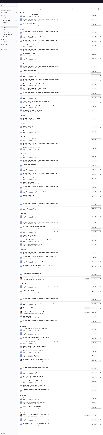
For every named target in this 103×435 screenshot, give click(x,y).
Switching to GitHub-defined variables (32, 110)
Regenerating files (27, 316)
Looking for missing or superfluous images (33, 261)
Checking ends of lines (28, 290)
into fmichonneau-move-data (62, 303)
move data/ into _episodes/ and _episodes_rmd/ (34, 414)
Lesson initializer (27, 97)
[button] (87, 279)
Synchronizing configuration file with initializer (34, 88)
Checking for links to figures (30, 177)
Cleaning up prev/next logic (30, 70)
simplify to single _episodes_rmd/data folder (34, 311)
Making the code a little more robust (32, 118)
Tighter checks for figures (29, 164)
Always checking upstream (29, 44)
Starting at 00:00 (27, 58)
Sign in (99, 1)
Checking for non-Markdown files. (31, 397)
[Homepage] (2, 2)
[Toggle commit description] (43, 36)
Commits (38, 5)
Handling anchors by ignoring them (31, 147)
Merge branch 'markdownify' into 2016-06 (33, 333)
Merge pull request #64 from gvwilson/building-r (35, 423)
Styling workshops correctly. (30, 372)
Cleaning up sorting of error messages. (32, 36)
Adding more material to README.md (32, 406)
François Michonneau (28, 279)
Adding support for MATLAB (29, 138)
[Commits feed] (100, 9)
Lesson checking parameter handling (32, 273)
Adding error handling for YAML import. (32, 380)
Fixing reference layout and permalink (32, 216)
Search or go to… (11, 5)
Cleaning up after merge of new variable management (36, 101)
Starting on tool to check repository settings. (34, 191)
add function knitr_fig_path (29, 278)
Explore (6, 1)
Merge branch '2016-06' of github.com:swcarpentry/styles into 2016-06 (41, 256)
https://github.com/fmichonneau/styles (46, 303)
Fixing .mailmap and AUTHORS (30, 14)
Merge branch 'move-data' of (30, 303)
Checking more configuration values (32, 208)
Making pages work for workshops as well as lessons (36, 367)
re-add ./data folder (28, 307)
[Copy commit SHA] (98, 15)
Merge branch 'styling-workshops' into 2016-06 (35, 328)
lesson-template (39, 9)
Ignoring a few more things (29, 23)
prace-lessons (23, 5)
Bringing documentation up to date (31, 155)
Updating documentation (29, 75)
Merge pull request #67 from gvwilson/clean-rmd (35, 359)
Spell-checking (27, 130)
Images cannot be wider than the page (32, 244)
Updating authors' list (28, 126)
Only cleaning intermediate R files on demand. (34, 402)
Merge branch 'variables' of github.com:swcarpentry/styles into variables (41, 66)
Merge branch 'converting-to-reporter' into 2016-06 (36, 337)
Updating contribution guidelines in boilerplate (34, 346)
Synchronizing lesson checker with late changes (35, 83)
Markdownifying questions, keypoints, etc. (33, 376)
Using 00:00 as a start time (29, 53)
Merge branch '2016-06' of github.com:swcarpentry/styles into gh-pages (41, 19)
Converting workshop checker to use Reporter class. (36, 389)
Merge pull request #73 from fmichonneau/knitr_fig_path (37, 265)
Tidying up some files (28, 169)
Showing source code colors (30, 195)
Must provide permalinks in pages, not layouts (34, 226)
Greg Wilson (26, 16)
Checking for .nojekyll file (29, 235)
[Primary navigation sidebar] (2, 5)
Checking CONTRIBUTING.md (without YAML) (34, 385)
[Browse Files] (100, 15)
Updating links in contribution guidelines (33, 350)
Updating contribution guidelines (31, 355)
